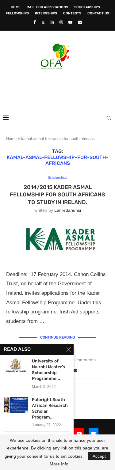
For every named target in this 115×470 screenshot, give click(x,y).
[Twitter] (43, 22)
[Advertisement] (59, 87)
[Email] (80, 22)
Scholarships (87, 7)
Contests (72, 13)
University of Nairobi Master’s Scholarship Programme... (48, 369)
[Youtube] (70, 22)
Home (16, 7)
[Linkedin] (52, 22)
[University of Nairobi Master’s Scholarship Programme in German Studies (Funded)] (16, 366)
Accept (99, 456)
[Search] (109, 118)
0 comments (84, 359)
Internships (46, 13)
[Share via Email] (75, 370)
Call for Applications (47, 7)
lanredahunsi (67, 210)
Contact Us (98, 13)
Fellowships (17, 13)
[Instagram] (61, 22)
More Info (59, 464)
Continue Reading (57, 337)
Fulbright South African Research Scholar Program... (50, 408)
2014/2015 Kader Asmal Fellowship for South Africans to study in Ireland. (57, 195)
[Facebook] (34, 22)
